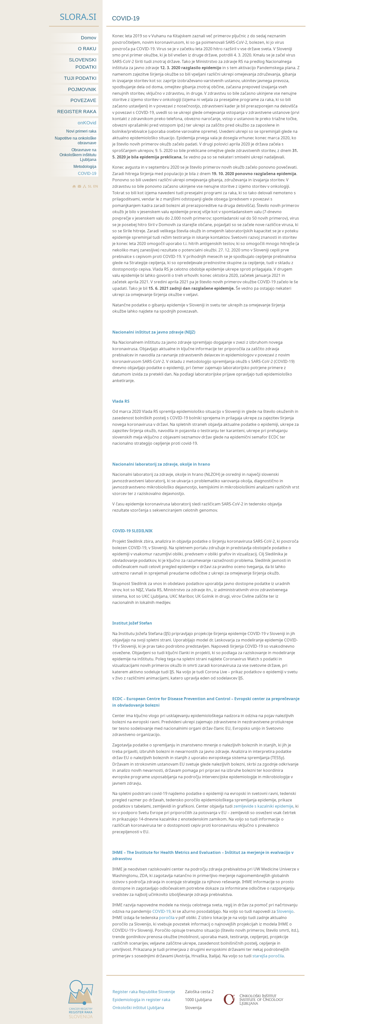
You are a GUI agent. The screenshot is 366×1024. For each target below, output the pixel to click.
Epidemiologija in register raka (141, 999)
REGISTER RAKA (76, 111)
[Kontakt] (79, 186)
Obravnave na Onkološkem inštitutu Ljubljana (78, 154)
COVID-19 (87, 173)
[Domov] (74, 186)
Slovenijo (285, 911)
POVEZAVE (83, 100)
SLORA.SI (78, 16)
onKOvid (87, 122)
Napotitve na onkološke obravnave (75, 140)
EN (95, 186)
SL (90, 186)
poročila (167, 917)
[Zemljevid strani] (84, 186)
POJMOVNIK (82, 89)
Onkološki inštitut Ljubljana (138, 1007)
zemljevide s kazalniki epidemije (263, 806)
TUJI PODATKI (80, 78)
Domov (88, 37)
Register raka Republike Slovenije (144, 991)
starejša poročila (268, 956)
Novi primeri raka (81, 131)
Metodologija (84, 166)
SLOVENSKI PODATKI (82, 63)
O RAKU (87, 48)
